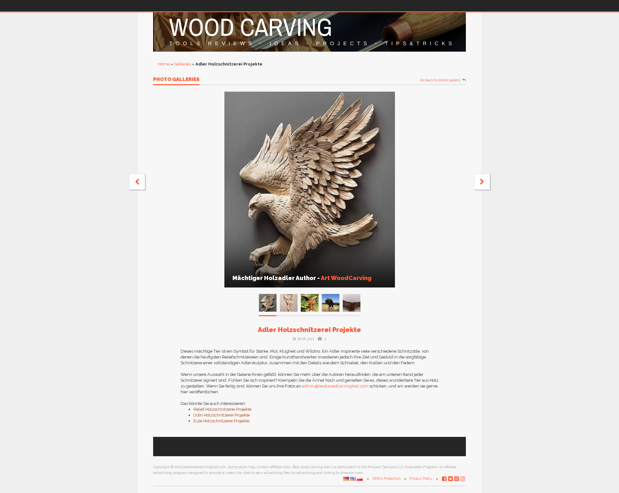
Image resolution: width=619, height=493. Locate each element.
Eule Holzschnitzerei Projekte (221, 420)
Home (164, 64)
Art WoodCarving (346, 278)
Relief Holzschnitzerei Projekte (222, 409)
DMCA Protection (386, 479)
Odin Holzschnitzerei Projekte (221, 415)
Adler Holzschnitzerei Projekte (309, 330)
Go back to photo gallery (440, 80)
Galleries (182, 64)
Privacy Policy (421, 479)
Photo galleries (176, 79)
